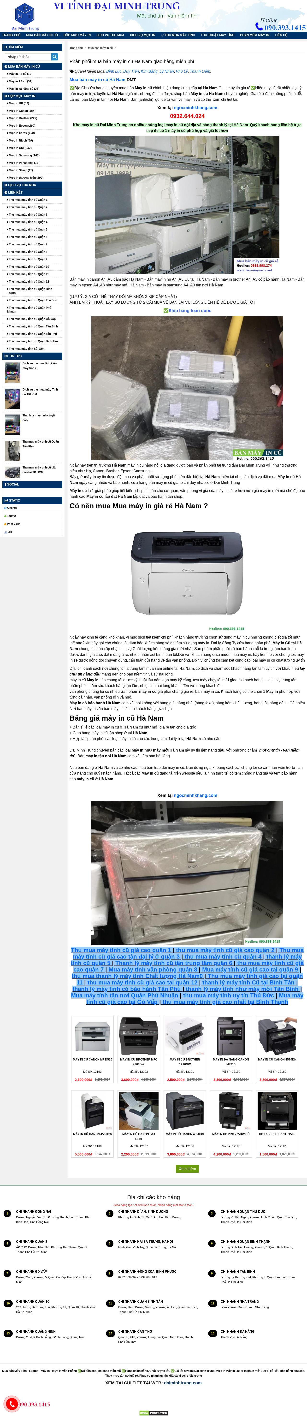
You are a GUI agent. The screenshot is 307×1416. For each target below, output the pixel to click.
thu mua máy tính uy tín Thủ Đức (228, 995)
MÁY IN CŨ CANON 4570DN (277, 1059)
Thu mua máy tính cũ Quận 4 (27, 222)
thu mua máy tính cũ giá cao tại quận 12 (142, 982)
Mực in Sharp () (20, 170)
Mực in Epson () (21, 125)
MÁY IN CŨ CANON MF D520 (92, 1059)
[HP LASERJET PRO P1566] (277, 1111)
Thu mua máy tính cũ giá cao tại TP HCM (39, 470)
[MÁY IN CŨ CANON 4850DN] (185, 1111)
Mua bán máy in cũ (42, 35)
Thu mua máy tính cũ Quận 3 (27, 214)
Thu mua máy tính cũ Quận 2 (27, 207)
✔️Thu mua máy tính (178, 35)
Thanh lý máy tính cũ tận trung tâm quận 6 (173, 963)
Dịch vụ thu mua (110, 35)
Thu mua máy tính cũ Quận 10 (28, 266)
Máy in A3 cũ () (20, 74)
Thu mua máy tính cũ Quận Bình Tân (33, 341)
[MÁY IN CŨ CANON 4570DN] (277, 1036)
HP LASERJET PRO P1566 (277, 1134)
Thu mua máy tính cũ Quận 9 (27, 259)
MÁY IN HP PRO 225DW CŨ (231, 1134)
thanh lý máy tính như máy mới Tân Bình (241, 989)
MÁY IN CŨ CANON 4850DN (185, 1134)
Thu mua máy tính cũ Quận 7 (27, 244)
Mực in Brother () (22, 118)
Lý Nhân (166, 71)
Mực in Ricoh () (20, 140)
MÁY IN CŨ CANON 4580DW (92, 1134)
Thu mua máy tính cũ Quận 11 (28, 274)
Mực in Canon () (21, 111)
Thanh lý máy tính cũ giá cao (39, 418)
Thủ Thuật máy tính (217, 35)
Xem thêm (187, 1169)
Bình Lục (113, 71)
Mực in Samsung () (24, 155)
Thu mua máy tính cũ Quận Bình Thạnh (29, 291)
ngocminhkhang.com (195, 107)
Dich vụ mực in (142, 35)
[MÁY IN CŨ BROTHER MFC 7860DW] (139, 1036)
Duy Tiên (131, 71)
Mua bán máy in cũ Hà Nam (97, 79)
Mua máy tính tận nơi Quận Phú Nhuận (124, 995)
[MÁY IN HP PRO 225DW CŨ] (231, 1111)
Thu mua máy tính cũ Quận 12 (28, 281)
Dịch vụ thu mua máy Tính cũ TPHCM (40, 392)
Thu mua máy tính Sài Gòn (26, 348)
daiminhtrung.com (183, 1382)
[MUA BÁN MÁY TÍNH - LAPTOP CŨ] (29, 15)
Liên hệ (281, 35)
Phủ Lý (182, 71)
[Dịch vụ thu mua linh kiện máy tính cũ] (12, 372)
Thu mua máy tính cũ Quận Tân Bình (33, 326)
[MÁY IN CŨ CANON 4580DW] (92, 1111)
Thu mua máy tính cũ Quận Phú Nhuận (29, 309)
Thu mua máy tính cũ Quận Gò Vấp (32, 319)
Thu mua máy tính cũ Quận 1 (27, 199)
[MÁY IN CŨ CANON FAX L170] (139, 1111)
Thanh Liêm (200, 71)
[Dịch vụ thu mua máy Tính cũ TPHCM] (12, 398)
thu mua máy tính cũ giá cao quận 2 (225, 950)
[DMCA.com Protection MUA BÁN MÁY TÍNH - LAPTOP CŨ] (153, 1413)
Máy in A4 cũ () (20, 81)
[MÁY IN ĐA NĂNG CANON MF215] (231, 1036)
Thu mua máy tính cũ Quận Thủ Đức (33, 300)
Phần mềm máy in (254, 35)
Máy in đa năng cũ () (23, 88)
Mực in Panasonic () (23, 163)
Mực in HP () (18, 103)
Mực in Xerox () (21, 133)
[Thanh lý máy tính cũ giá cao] (12, 424)
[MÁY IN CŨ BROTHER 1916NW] (185, 1036)
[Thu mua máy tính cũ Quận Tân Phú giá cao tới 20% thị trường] (12, 450)
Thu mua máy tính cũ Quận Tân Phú (32, 334)
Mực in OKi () (20, 148)
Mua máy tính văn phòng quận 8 (153, 969)
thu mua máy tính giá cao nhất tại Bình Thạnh (225, 1002)
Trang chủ (11, 35)
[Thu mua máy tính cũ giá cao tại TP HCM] (12, 472)
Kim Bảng (149, 71)
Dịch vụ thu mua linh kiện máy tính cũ (40, 366)
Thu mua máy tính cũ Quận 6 (27, 237)
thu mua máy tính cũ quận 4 (223, 956)
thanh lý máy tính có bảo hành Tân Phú (126, 989)
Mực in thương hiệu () (25, 177)
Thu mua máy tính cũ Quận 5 (27, 229)
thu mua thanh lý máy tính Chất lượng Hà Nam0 (137, 976)
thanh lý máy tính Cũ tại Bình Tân (248, 982)
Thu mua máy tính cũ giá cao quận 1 (121, 950)
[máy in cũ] (187, 205)
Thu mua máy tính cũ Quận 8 (27, 252)
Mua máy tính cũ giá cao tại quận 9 (250, 969)
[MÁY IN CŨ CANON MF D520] (92, 1036)
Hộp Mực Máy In (77, 35)
